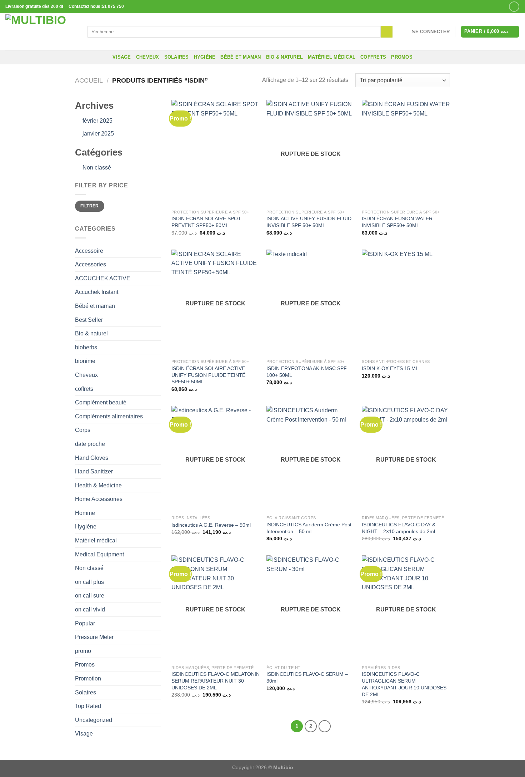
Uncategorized (93, 720)
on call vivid (90, 609)
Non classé (96, 167)
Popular (85, 623)
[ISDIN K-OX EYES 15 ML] (406, 302)
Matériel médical (331, 57)
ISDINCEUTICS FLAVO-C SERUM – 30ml (307, 677)
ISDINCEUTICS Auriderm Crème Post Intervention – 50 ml (308, 528)
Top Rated (88, 706)
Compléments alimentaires (109, 416)
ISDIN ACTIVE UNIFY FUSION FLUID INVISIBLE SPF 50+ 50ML (308, 222)
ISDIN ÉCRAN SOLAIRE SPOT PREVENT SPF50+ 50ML (206, 222)
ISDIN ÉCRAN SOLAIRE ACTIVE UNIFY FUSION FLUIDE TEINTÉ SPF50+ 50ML (208, 374)
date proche (90, 444)
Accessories (90, 264)
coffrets (373, 57)
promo (83, 651)
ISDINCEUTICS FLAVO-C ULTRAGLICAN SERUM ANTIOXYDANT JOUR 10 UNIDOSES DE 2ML (404, 684)
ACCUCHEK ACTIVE (102, 278)
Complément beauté (100, 402)
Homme (85, 513)
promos (401, 57)
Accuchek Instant (96, 292)
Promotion (88, 678)
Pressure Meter (94, 637)
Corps (82, 430)
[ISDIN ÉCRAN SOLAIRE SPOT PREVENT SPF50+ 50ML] (215, 153)
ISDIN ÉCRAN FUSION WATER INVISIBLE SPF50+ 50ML (397, 222)
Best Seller (89, 320)
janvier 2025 (98, 134)
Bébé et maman (240, 57)
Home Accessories (98, 499)
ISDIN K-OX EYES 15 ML (390, 368)
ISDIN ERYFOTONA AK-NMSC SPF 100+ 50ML (306, 371)
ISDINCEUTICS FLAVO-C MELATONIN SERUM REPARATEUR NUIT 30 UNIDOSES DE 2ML (215, 680)
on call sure (89, 595)
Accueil (89, 80)
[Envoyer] (386, 32)
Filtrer (89, 205)
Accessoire (89, 251)
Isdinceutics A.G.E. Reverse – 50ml (211, 525)
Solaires (176, 57)
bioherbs (86, 347)
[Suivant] (325, 726)
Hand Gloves (91, 458)
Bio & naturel (284, 57)
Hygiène (205, 57)
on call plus (89, 582)
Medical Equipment (99, 554)
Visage (121, 57)
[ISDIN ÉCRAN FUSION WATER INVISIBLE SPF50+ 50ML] (406, 153)
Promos (85, 665)
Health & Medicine (98, 485)
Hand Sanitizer (94, 471)
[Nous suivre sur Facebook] (514, 6)
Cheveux (147, 57)
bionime (85, 361)
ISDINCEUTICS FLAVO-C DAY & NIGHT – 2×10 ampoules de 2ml (398, 528)
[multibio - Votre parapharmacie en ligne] (41, 31)
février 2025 (97, 121)
